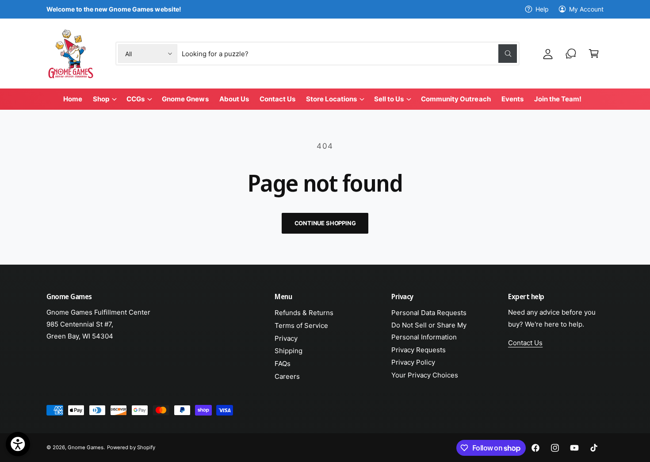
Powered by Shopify (131, 447)
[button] (593, 53)
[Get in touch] (570, 53)
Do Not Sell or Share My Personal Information (428, 331)
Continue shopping (325, 223)
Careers (287, 376)
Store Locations (331, 99)
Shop (101, 99)
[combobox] (350, 53)
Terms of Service (301, 325)
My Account (586, 9)
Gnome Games (85, 447)
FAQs (283, 363)
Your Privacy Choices (424, 375)
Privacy (286, 338)
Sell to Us (389, 99)
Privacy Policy (413, 362)
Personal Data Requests (428, 312)
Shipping (288, 350)
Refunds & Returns (304, 312)
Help (542, 9)
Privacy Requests (418, 350)
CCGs (135, 99)
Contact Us (525, 343)
